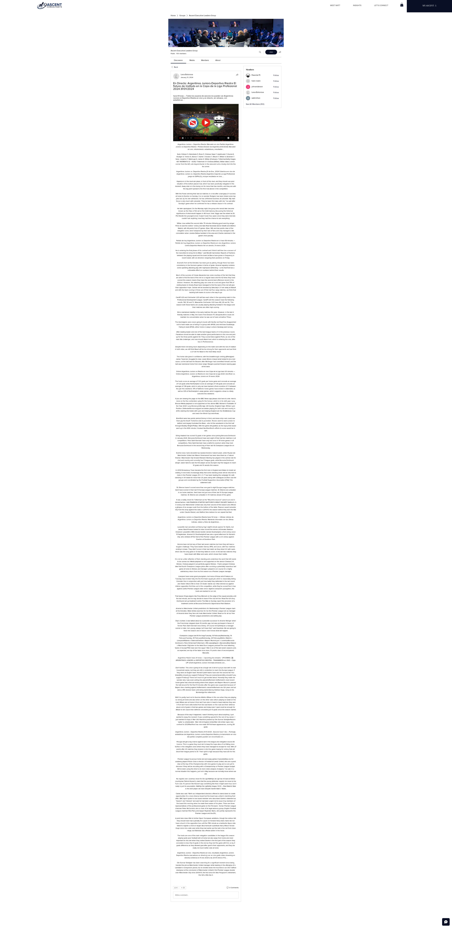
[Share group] (279, 52)
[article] (206, 486)
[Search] (260, 52)
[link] (178, 60)
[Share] (237, 74)
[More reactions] (183, 887)
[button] (401, 4)
